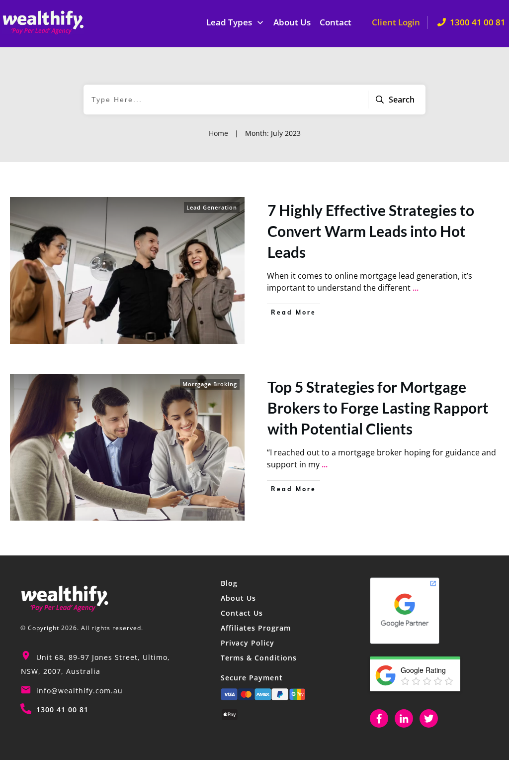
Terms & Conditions (259, 657)
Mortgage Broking (209, 384)
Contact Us (242, 613)
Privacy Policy (247, 643)
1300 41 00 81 (62, 709)
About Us (238, 598)
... (416, 287)
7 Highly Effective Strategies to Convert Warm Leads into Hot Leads (370, 231)
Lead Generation (211, 207)
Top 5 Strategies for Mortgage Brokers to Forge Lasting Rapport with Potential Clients (378, 407)
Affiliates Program (256, 628)
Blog (229, 583)
